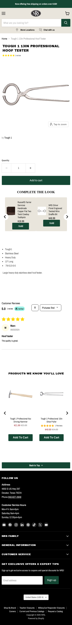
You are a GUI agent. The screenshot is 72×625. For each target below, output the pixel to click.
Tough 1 (8, 137)
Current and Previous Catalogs (31, 611)
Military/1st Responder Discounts (51, 607)
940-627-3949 (14, 497)
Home (4, 38)
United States (34, 597)
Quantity (5, 160)
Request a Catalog (55, 611)
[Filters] (35, 307)
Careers (12, 611)
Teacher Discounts (27, 607)
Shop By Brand (10, 607)
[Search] (65, 23)
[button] (9, 55)
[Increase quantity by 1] (30, 168)
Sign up (51, 580)
